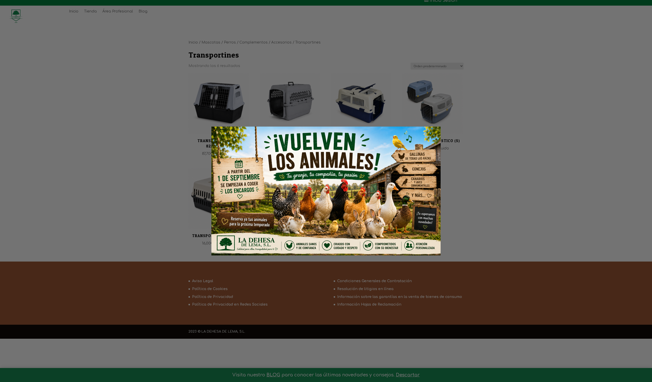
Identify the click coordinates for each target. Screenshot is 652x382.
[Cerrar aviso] (428, 137)
